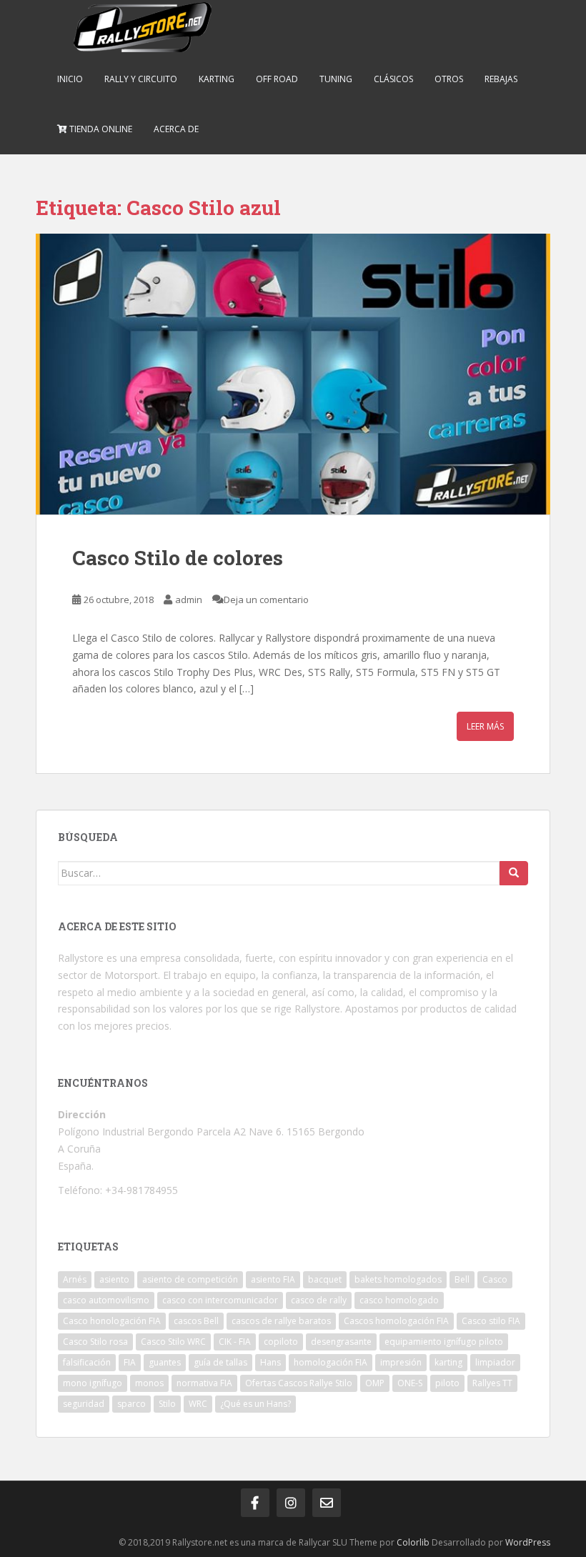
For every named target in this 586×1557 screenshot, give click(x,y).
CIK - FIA (235, 1341)
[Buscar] (514, 873)
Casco (494, 1279)
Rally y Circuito (140, 79)
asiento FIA (273, 1279)
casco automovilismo (106, 1300)
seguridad (83, 1404)
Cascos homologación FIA (396, 1321)
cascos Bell (196, 1321)
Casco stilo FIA (491, 1321)
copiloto (281, 1341)
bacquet (325, 1279)
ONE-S (409, 1383)
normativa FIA (204, 1383)
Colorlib (413, 1542)
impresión (401, 1362)
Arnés (74, 1279)
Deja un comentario (266, 599)
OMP (374, 1383)
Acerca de (176, 129)
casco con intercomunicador (220, 1300)
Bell (462, 1279)
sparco (131, 1404)
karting (448, 1362)
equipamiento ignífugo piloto (443, 1341)
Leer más (485, 726)
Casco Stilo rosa (95, 1341)
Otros (448, 79)
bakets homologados (398, 1279)
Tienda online (99, 129)
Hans (270, 1362)
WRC (198, 1404)
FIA (130, 1362)
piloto (447, 1383)
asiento (114, 1279)
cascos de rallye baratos (281, 1321)
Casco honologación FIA (112, 1321)
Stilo (167, 1404)
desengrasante (341, 1341)
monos (149, 1383)
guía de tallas (220, 1362)
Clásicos (393, 79)
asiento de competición (190, 1279)
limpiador (495, 1362)
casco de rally (319, 1300)
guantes (165, 1362)
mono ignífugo (92, 1383)
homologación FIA (330, 1362)
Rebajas (501, 79)
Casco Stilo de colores (177, 557)
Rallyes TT (492, 1383)
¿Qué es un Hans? (255, 1404)
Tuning (335, 79)
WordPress (527, 1542)
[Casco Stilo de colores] (293, 374)
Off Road (277, 79)
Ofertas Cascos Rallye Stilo (298, 1383)
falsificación (87, 1362)
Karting (216, 79)
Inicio (70, 79)
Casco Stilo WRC (173, 1341)
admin (188, 599)
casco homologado (399, 1300)
